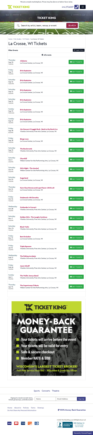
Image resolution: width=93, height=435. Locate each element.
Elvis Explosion (25, 70)
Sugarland (24, 178)
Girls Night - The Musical (29, 168)
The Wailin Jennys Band (29, 276)
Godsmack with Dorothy (29, 197)
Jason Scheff (24, 266)
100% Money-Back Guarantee (73, 410)
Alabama (23, 61)
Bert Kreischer (25, 236)
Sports (37, 390)
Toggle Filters (79, 50)
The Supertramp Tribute (29, 285)
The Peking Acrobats (28, 256)
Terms (33, 408)
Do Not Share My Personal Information (21, 410)
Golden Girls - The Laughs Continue (33, 217)
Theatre (55, 390)
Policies (26, 408)
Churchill (23, 158)
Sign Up (81, 399)
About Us (17, 408)
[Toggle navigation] (83, 7)
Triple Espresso (25, 246)
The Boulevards (26, 149)
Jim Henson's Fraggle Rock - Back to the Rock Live (39, 129)
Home (9, 408)
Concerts (46, 390)
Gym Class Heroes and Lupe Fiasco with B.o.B (37, 188)
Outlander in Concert (28, 207)
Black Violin (24, 227)
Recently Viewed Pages (83, 433)
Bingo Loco (24, 139)
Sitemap (40, 408)
